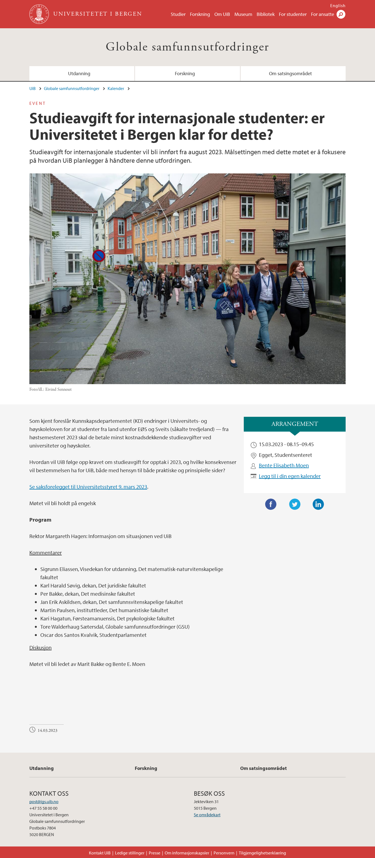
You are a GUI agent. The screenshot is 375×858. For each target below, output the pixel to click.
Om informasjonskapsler (187, 853)
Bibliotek (266, 14)
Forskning (200, 14)
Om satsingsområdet (290, 73)
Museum (243, 14)
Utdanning (79, 73)
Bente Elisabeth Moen (284, 465)
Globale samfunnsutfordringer (187, 47)
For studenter (293, 14)
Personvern (224, 853)
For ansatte (322, 14)
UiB (32, 88)
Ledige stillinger (129, 853)
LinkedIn (318, 504)
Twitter (295, 504)
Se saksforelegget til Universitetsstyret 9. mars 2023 (88, 486)
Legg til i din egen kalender (290, 475)
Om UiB (222, 14)
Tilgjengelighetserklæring (262, 853)
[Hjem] (39, 14)
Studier (178, 14)
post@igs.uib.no (43, 801)
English (338, 5)
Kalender (116, 88)
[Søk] (341, 14)
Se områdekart (207, 814)
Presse (154, 853)
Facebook (271, 504)
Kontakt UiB (100, 853)
